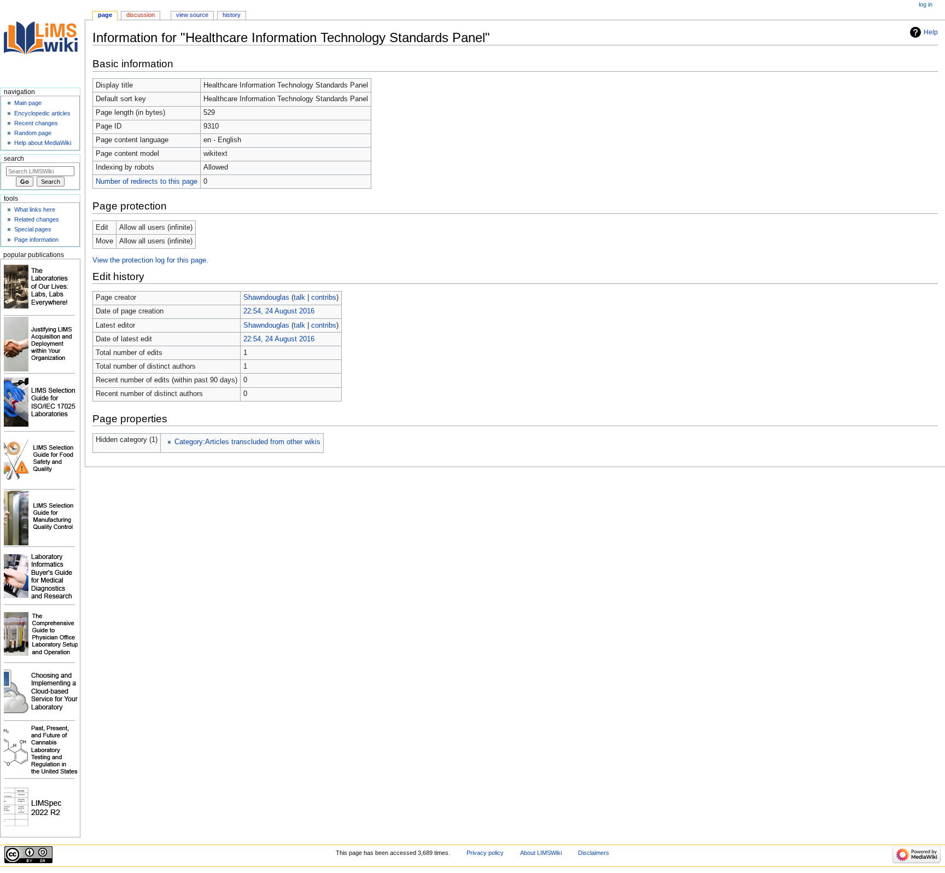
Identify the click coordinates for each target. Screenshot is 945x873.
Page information (36, 239)
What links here (34, 209)
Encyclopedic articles (42, 113)
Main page (28, 103)
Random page (32, 133)
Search (14, 158)
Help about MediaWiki (42, 142)
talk (299, 297)
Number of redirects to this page (146, 181)
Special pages (32, 229)
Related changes (36, 219)
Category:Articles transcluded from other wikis (247, 442)
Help (931, 32)
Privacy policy (485, 852)
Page (105, 14)
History (232, 14)
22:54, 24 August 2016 (278, 311)
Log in (925, 4)
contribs (323, 297)
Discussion (140, 14)
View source (192, 14)
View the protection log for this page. (150, 260)
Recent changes (36, 123)
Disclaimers (593, 852)
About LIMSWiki (541, 852)
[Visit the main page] (42, 42)
